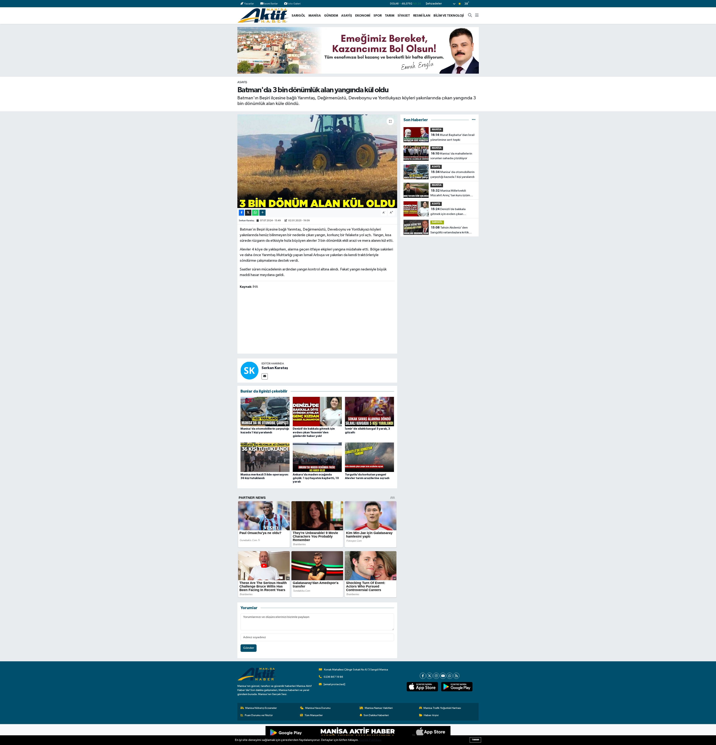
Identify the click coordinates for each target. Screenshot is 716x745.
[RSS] (456, 676)
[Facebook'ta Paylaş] (241, 213)
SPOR (377, 15)
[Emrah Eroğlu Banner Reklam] (358, 50)
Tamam (475, 740)
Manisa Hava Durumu (318, 708)
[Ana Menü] (477, 15)
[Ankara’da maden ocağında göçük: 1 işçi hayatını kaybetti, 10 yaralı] (317, 457)
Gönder (248, 648)
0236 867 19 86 (333, 676)
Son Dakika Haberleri (376, 715)
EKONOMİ (362, 15)
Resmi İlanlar (270, 3)
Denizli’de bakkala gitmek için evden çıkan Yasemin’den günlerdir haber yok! (314, 432)
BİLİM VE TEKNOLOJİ (449, 15)
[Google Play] (312, 734)
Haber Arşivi (431, 715)
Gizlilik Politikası (370, 740)
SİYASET (404, 15)
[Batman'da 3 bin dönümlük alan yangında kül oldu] (317, 161)
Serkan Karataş (246, 220)
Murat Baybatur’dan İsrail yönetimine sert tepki (452, 137)
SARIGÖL (298, 15)
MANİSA (314, 15)
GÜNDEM (331, 15)
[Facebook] (423, 676)
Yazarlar (249, 3)
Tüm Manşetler (313, 715)
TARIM (389, 15)
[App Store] (404, 734)
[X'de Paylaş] (248, 213)
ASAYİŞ (346, 15)
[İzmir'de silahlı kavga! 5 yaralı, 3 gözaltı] (369, 411)
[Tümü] (473, 120)
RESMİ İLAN (421, 15)
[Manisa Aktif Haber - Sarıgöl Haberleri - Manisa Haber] (263, 15)
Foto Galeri (294, 3)
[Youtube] (443, 676)
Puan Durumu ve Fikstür (259, 715)
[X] (429, 676)
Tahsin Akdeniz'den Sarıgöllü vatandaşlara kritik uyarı (449, 230)
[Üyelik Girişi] (477, 3)
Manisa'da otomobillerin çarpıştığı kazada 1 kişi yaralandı (452, 174)
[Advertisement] (317, 322)
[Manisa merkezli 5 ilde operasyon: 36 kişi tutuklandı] (265, 457)
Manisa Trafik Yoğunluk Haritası (442, 708)
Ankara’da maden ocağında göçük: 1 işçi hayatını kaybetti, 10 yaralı (316, 478)
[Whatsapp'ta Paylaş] (255, 213)
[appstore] (422, 686)
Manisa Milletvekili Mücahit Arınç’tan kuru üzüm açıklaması (450, 193)
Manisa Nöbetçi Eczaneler (261, 708)
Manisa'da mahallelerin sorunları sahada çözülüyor (451, 156)
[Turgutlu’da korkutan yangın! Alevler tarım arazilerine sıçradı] (369, 457)
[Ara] (470, 15)
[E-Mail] (265, 376)
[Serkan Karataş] (249, 370)
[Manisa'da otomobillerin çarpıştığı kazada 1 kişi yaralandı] (265, 411)
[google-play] (456, 686)
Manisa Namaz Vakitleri (379, 708)
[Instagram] (436, 676)
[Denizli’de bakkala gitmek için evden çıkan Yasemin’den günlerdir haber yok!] (317, 411)
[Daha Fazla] (262, 213)
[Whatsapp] (450, 676)
